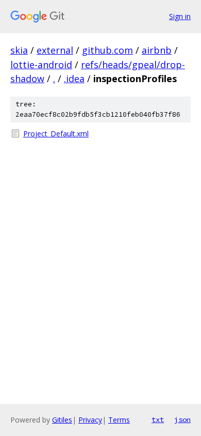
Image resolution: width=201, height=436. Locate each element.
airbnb (157, 50)
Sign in (180, 16)
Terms (119, 420)
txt (158, 419)
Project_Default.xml (56, 133)
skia (19, 50)
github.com (107, 50)
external (55, 50)
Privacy (90, 420)
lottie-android (41, 64)
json (182, 419)
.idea (74, 78)
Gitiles (62, 420)
